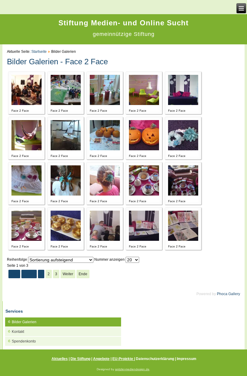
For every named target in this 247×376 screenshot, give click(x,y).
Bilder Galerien (24, 322)
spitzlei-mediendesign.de (132, 369)
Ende (83, 274)
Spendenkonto (24, 341)
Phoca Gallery (228, 294)
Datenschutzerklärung (155, 359)
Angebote (101, 359)
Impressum (186, 359)
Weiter (68, 274)
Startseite (39, 51)
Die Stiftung (80, 359)
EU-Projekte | (123, 359)
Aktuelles (60, 359)
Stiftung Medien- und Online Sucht (123, 23)
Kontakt (18, 332)
